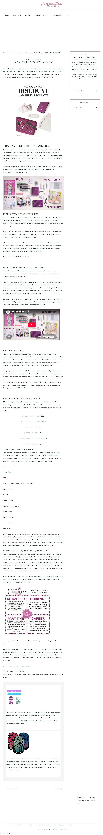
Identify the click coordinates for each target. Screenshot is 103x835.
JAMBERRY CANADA (30, 433)
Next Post (57, 789)
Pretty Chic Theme (41, 829)
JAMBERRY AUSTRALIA (30, 416)
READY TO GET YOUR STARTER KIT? (17, 666)
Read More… (87, 79)
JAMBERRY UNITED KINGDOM (31, 438)
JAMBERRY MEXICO (30, 444)
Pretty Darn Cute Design (60, 829)
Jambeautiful (51, 4)
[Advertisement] (51, 34)
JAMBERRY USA (31, 427)
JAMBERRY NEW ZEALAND (31, 421)
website (13, 155)
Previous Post (13, 789)
